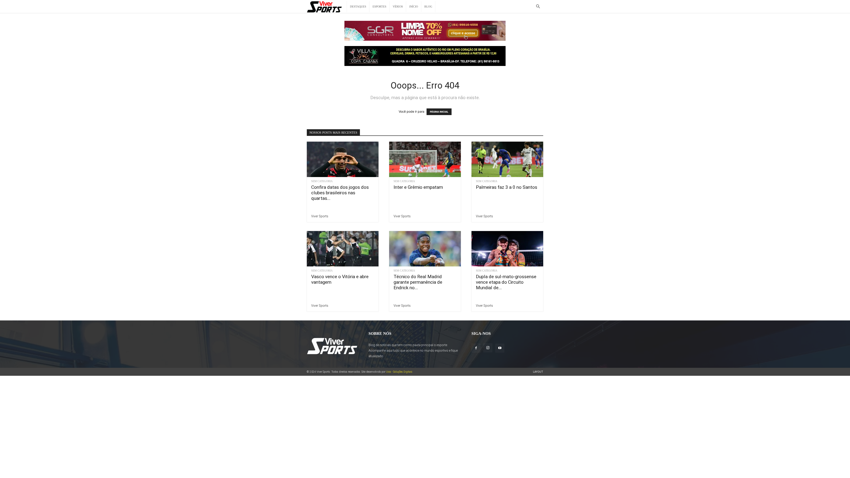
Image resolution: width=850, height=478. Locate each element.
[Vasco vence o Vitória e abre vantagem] (343, 248)
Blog (428, 6)
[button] (538, 7)
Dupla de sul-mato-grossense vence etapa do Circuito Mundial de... (506, 282)
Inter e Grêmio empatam (418, 187)
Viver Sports (319, 216)
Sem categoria (322, 181)
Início (413, 6)
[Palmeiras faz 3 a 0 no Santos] (507, 159)
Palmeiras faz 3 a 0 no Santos (506, 187)
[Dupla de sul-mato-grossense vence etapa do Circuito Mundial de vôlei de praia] (507, 248)
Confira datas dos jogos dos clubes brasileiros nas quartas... (340, 193)
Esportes (379, 6)
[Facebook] (475, 348)
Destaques (358, 6)
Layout (538, 371)
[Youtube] (499, 348)
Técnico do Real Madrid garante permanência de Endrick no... (418, 282)
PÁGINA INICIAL (439, 111)
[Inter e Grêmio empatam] (425, 159)
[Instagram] (487, 347)
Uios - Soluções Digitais (399, 371)
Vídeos (398, 6)
